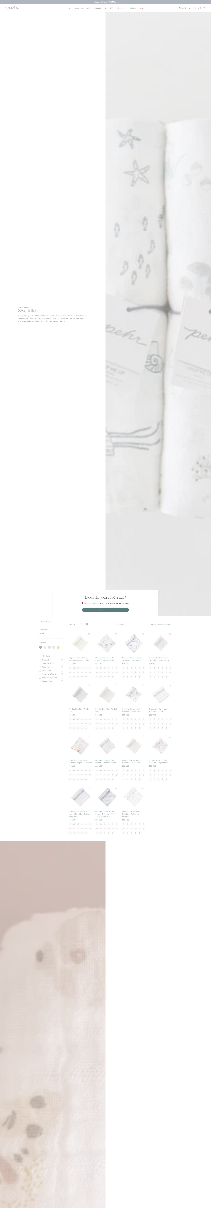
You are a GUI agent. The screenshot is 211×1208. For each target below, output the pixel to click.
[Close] (155, 594)
